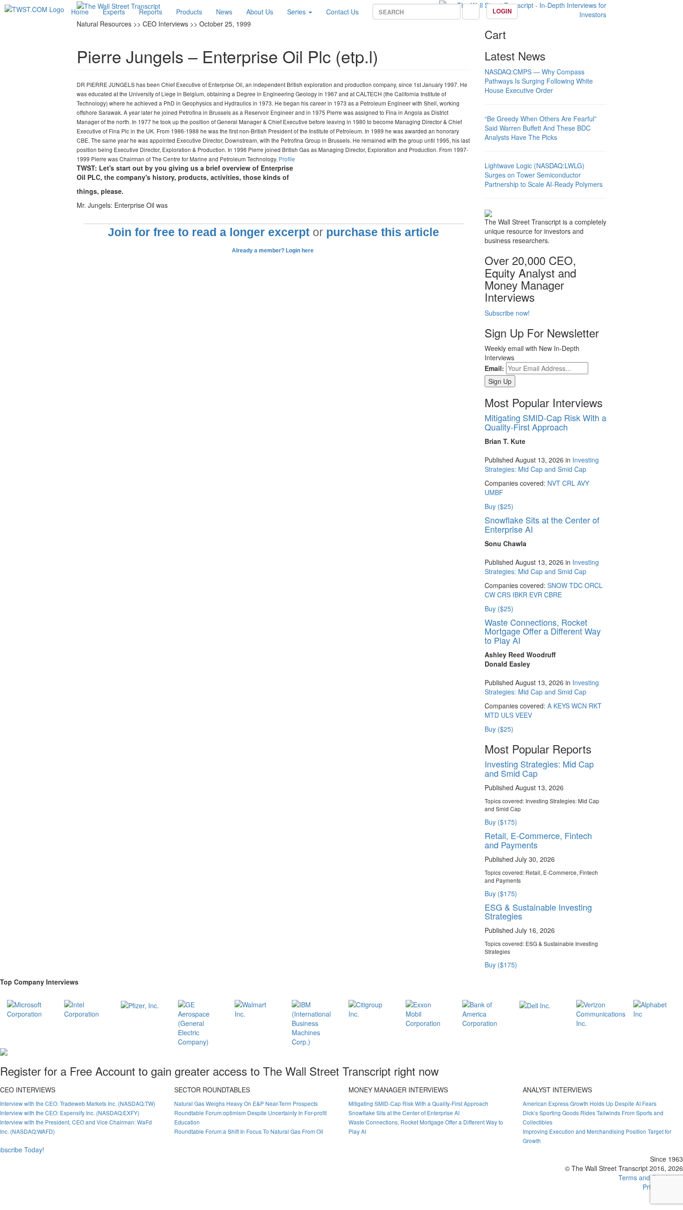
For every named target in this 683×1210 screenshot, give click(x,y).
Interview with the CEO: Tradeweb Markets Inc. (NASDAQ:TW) (77, 1103)
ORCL (593, 585)
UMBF (494, 492)
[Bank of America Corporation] (484, 1012)
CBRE (553, 594)
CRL (568, 483)
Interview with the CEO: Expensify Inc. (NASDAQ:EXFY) (69, 1113)
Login (502, 11)
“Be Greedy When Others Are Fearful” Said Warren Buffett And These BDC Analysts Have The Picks (541, 128)
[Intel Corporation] (85, 1007)
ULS (507, 715)
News (224, 11)
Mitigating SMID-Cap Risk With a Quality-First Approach (545, 422)
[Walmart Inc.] (256, 1007)
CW (490, 594)
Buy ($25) (499, 506)
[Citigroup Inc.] (370, 1007)
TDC (576, 585)
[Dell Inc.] (535, 1004)
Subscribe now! (507, 312)
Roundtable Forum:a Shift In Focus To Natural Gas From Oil (248, 1131)
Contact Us (342, 11)
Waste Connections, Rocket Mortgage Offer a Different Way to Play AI (543, 631)
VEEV (523, 715)
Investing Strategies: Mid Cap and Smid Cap (542, 464)
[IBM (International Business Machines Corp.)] (313, 1021)
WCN (579, 705)
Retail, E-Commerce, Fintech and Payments (538, 840)
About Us (259, 11)
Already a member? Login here (273, 250)
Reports (150, 11)
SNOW (557, 585)
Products (189, 11)
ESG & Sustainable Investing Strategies (538, 911)
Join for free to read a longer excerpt (208, 232)
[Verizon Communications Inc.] (600, 1012)
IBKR (519, 594)
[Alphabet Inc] (654, 1007)
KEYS (561, 705)
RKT (595, 705)
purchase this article (382, 232)
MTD (492, 715)
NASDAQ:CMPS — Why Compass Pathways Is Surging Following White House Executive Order (539, 81)
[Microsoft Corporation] (28, 1007)
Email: (494, 368)
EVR (535, 594)
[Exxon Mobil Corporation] (427, 1012)
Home (80, 11)
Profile (287, 159)
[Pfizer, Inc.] (140, 1004)
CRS (504, 594)
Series (297, 11)
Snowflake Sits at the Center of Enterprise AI (542, 524)
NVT (553, 483)
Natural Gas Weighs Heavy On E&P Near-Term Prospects (246, 1103)
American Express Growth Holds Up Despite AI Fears (590, 1103)
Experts (114, 11)
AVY (583, 483)
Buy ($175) (501, 822)
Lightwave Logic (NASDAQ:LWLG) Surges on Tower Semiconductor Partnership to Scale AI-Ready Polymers (544, 175)
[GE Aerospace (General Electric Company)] (199, 1021)
